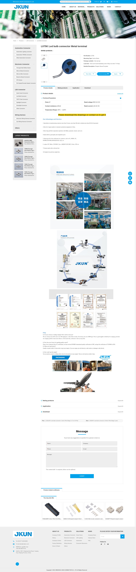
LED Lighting (79, 537)
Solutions (100, 6)
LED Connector (30, 40)
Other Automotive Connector (24, 57)
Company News (92, 535)
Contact (118, 6)
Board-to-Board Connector (23, 77)
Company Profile (56, 535)
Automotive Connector (22, 48)
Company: (85, 443)
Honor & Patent (56, 546)
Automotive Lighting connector (24, 51)
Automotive (79, 540)
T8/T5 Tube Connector (22, 99)
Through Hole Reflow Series (24, 67)
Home (64, 6)
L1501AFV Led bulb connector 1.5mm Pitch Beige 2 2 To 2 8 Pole (61, 420)
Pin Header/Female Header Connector (26, 83)
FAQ (89, 540)
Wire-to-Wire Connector (22, 74)
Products (90, 6)
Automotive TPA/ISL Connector (24, 54)
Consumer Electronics (81, 543)
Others (17, 128)
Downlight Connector (22, 105)
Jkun (130, 174)
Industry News (91, 537)
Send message (103, 74)
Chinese (115, 1)
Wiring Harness (20, 115)
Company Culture (56, 540)
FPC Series (19, 80)
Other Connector (21, 108)
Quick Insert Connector (22, 93)
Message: (49, 454)
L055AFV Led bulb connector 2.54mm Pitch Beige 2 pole (103, 420)
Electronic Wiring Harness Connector (26, 118)
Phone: (49, 449)
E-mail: (85, 449)
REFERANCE (82, 6)
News (109, 6)
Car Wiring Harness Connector (24, 121)
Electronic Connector (22, 64)
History (54, 537)
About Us (72, 6)
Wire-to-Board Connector (23, 70)
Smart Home (79, 535)
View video (88, 74)
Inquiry (115, 74)
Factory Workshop (56, 543)
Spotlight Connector (21, 102)
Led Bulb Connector (42, 40)
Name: (49, 443)
